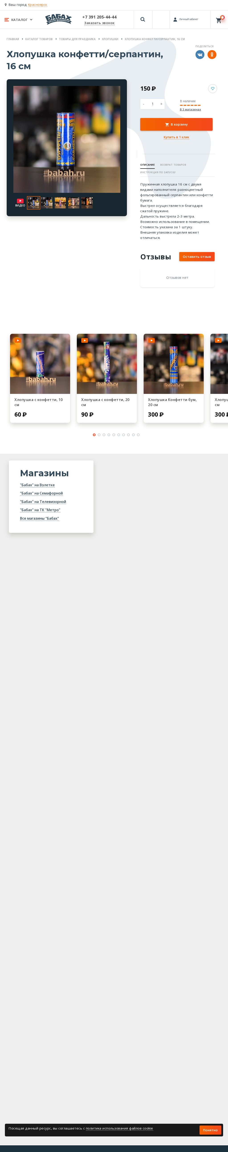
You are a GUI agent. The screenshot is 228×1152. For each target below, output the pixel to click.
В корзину (179, 124)
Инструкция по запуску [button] (158, 172)
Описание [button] (147, 164)
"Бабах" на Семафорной (41, 493)
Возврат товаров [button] (173, 164)
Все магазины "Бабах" (39, 518)
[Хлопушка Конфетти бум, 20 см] (174, 364)
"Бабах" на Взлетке (37, 484)
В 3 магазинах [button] (190, 109)
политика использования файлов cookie (119, 1128)
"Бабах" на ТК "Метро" (40, 509)
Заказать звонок (99, 22)
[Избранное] (161, 17)
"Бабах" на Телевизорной (43, 501)
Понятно (210, 1130)
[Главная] (58, 19)
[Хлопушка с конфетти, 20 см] (107, 364)
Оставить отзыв (197, 256)
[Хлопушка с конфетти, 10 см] (40, 364)
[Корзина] (219, 19)
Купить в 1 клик (176, 137)
